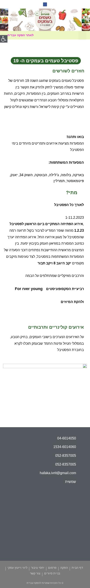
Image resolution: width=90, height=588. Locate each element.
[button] (82, 35)
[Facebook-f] (45, 4)
